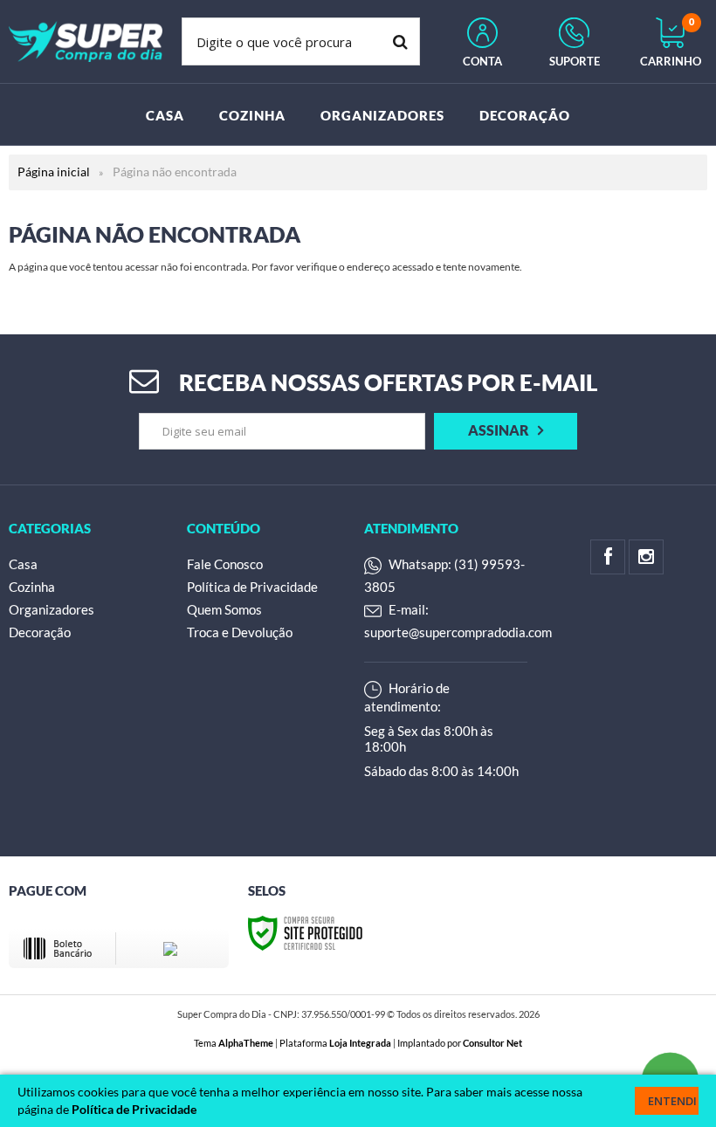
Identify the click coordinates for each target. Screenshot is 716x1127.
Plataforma (335, 1042)
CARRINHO (670, 42)
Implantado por (459, 1042)
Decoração (40, 632)
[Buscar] (400, 41)
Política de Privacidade (252, 586)
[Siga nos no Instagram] (646, 556)
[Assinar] (505, 431)
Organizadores (51, 609)
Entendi (672, 1101)
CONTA (482, 61)
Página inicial (53, 171)
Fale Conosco (225, 564)
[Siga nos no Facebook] (607, 556)
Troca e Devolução (240, 632)
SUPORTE (574, 61)
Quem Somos (224, 609)
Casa (23, 564)
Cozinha (32, 586)
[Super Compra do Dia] (85, 41)
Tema (233, 1042)
